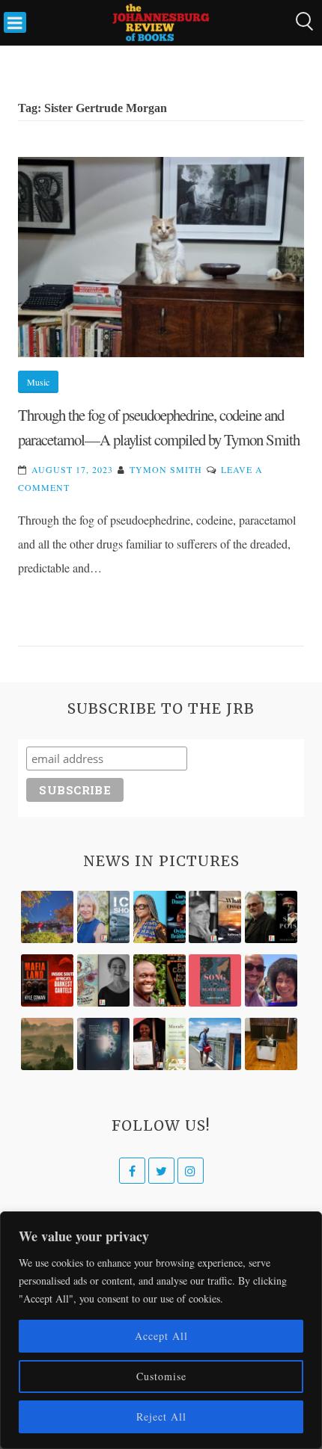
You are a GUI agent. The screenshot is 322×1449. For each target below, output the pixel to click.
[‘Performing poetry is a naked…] (103, 980)
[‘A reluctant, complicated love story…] (103, 917)
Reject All (161, 1416)
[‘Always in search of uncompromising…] (215, 917)
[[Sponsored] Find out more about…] (215, 980)
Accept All (161, 1336)
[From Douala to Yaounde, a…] (47, 1044)
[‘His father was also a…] (159, 1044)
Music (38, 382)
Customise (161, 1376)
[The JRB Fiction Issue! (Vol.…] (47, 917)
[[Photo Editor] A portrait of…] (215, 1044)
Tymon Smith (166, 469)
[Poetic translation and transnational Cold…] (103, 1044)
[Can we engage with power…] (271, 917)
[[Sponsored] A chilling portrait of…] (47, 980)
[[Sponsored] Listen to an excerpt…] (159, 917)
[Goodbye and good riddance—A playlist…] (271, 1044)
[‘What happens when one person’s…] (159, 980)
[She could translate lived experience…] (271, 980)
